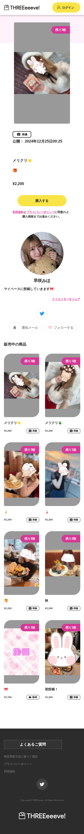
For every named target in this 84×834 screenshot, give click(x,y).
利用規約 (18, 212)
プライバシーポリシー (41, 212)
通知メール (30, 327)
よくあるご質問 (33, 744)
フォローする (64, 327)
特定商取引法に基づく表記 (21, 756)
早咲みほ (42, 280)
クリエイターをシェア (66, 299)
